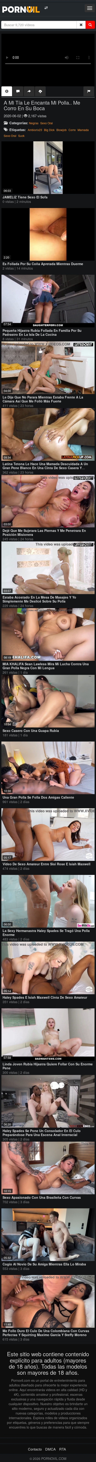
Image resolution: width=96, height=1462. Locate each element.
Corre (72, 130)
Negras (33, 123)
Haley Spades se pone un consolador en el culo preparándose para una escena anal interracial (42, 1132)
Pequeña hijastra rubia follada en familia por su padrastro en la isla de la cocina (42, 332)
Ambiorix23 (35, 130)
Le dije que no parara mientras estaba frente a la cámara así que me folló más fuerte (43, 399)
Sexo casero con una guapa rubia (31, 730)
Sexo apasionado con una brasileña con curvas (42, 1197)
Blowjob (61, 130)
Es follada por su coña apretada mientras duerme (43, 263)
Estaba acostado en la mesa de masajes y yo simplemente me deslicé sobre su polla (39, 599)
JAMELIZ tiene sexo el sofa (25, 197)
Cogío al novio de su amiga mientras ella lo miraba (44, 1264)
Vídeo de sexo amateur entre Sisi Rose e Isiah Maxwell (46, 864)
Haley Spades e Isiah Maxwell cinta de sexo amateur (45, 997)
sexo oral (10, 136)
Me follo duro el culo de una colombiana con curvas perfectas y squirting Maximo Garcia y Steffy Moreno (46, 1332)
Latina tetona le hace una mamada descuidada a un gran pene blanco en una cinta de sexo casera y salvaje (45, 467)
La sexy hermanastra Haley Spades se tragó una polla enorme (46, 932)
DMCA (50, 1449)
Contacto (35, 1449)
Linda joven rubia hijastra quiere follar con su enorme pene (48, 1066)
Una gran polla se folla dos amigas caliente (38, 797)
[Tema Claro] (46, 8)
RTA (62, 1449)
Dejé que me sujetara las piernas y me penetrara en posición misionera (44, 532)
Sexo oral (46, 123)
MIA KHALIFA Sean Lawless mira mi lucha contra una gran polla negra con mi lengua (46, 666)
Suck (21, 136)
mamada (83, 130)
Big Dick (49, 130)
